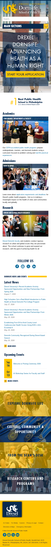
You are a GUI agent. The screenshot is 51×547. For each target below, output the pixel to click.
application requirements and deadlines (31, 194)
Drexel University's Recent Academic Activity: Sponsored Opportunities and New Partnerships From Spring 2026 (24, 289)
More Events (13, 381)
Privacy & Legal (31, 523)
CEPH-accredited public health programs (21, 148)
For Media (14, 523)
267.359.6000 (33, 543)
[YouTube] (28, 266)
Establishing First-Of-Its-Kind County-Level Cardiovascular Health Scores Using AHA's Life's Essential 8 (22, 325)
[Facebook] (17, 266)
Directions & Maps (9, 527)
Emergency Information (24, 527)
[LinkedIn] (34, 266)
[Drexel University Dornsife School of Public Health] (24, 15)
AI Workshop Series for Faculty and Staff (29, 373)
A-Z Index (6, 523)
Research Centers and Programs (25, 481)
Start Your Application (25, 74)
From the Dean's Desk (25, 455)
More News (12, 346)
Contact (40, 523)
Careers (22, 523)
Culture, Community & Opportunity (25, 429)
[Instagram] (23, 266)
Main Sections (13, 26)
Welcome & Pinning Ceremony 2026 (27, 364)
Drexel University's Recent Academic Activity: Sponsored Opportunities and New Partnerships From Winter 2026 (24, 312)
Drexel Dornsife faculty (11, 241)
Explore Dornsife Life (25, 403)
